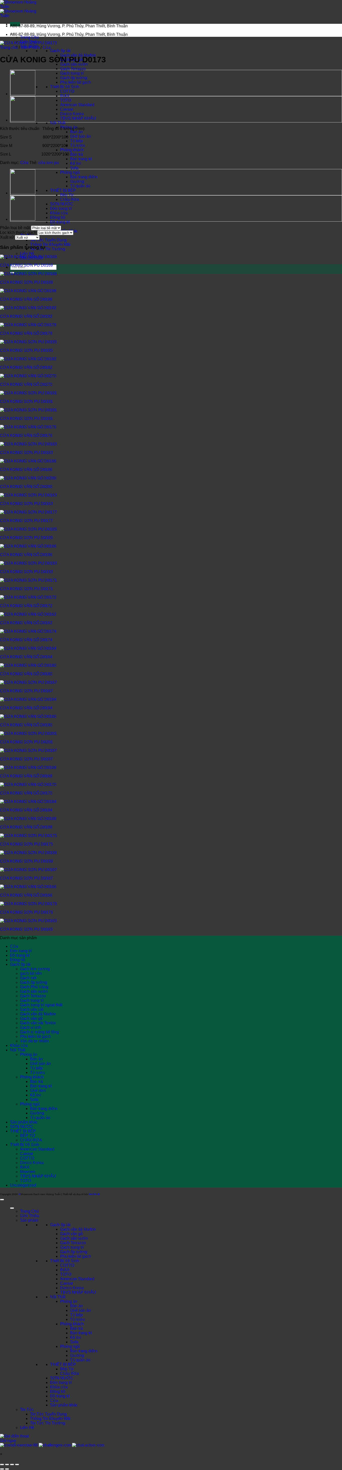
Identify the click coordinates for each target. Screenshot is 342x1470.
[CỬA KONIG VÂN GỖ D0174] (22, 94)
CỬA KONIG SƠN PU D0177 (26, 521)
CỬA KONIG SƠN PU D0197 (26, 759)
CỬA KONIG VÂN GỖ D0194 (26, 708)
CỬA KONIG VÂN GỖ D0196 (26, 555)
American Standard (77, 105)
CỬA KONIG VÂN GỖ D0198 (26, 299)
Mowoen (27, 1172)
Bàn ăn (76, 132)
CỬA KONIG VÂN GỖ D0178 (26, 333)
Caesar (66, 109)
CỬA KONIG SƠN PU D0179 (26, 912)
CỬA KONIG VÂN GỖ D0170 (26, 793)
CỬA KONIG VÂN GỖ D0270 (26, 384)
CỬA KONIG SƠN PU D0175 (26, 844)
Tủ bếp (76, 141)
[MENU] (12, 1208)
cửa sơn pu (48, 162)
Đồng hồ (57, 217)
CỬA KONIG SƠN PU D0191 (26, 418)
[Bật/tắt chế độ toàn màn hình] (7, 1464)
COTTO (67, 91)
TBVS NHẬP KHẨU (78, 118)
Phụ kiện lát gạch (75, 82)
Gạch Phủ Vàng (34, 987)
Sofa (74, 168)
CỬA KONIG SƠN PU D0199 (26, 861)
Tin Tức (27, 1409)
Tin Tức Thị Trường (47, 249)
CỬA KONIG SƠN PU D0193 (26, 572)
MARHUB (94, 1194)
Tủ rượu (77, 145)
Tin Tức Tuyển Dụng (48, 240)
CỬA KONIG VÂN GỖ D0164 (26, 657)
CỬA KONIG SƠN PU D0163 (26, 504)
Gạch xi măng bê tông (39, 1032)
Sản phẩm (29, 1220)
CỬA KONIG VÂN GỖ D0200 (26, 486)
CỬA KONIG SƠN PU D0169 (26, 265)
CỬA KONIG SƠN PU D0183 (26, 452)
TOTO (65, 100)
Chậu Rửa (69, 199)
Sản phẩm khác (24, 1122)
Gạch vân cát (31, 1009)
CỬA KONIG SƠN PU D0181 (26, 401)
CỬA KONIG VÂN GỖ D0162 (26, 623)
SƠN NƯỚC (61, 204)
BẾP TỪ (27, 1135)
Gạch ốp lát (60, 51)
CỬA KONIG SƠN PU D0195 (26, 350)
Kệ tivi (75, 163)
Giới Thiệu (29, 1216)
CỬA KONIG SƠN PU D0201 (26, 742)
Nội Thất (57, 123)
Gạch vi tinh (30, 1027)
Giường (77, 181)
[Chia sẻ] (12, 1464)
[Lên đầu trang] (2, 1199)
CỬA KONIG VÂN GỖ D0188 (26, 827)
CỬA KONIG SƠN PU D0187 (26, 878)
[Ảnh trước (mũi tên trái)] (2, 1469)
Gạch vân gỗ (31, 1018)
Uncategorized (23, 1185)
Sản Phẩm (30, 47)
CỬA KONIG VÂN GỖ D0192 (26, 316)
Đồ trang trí (60, 222)
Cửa (47, 47)
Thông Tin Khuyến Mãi (50, 244)
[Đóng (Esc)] (17, 1464)
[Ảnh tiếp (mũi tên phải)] (7, 1469)
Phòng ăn (28, 1054)
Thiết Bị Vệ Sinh (64, 87)
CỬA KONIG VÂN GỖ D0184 (26, 810)
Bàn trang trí (81, 159)
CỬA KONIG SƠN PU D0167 (26, 691)
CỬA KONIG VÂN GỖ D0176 (26, 435)
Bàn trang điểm (83, 177)
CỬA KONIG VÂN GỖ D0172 (26, 606)
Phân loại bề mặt (15, 228)
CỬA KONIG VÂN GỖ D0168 (26, 776)
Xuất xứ (7, 237)
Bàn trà (76, 154)
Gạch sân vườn (34, 991)
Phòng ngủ (70, 172)
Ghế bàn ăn (80, 136)
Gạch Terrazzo (73, 69)
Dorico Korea (72, 114)
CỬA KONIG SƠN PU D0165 (26, 929)
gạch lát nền (31, 973)
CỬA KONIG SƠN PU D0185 (26, 538)
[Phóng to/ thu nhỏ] (2, 1464)
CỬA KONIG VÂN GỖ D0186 (26, 469)
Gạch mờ (28, 978)
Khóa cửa (59, 213)
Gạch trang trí (72, 73)
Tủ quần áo (80, 186)
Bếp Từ (67, 195)
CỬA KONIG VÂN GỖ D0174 (26, 640)
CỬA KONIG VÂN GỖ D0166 (26, 895)
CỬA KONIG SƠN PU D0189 (26, 282)
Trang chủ (9, 47)
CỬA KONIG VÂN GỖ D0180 (26, 674)
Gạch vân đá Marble (38, 1014)
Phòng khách (72, 150)
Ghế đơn (38, 1090)
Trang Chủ (29, 37)
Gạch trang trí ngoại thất (41, 1005)
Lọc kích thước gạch (18, 232)
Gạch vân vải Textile (38, 1023)
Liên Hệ (27, 253)
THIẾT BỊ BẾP (63, 190)
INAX (65, 96)
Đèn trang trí (61, 208)
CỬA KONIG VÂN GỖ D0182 (26, 367)
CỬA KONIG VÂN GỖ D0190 (26, 725)
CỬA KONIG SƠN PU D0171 (26, 589)
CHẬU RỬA (31, 1140)
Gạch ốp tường (73, 78)
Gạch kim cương (35, 969)
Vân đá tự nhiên (34, 1041)
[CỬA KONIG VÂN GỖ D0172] (22, 120)
